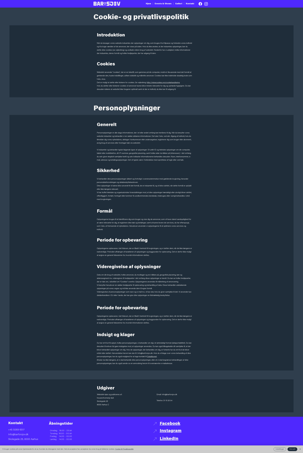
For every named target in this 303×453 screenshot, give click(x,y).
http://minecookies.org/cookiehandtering (163, 83)
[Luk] (300, 449)
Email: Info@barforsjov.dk (167, 395)
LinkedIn (169, 439)
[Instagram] (206, 4)
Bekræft (292, 449)
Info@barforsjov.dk (145, 353)
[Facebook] (200, 4)
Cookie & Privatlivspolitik (124, 449)
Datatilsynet (152, 357)
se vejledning (118, 50)
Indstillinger (280, 449)
